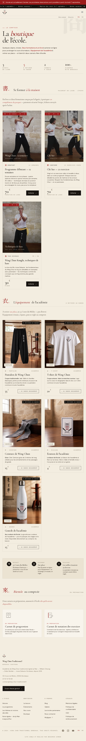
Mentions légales (71, 703)
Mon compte (62, 17)
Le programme (8, 707)
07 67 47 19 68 (7, 679)
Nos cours (27, 710)
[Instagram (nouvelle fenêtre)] (68, 730)
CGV (67, 713)
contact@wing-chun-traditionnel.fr (15, 682)
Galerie (47, 707)
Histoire (5, 703)
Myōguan (51, 718)
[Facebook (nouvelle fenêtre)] (63, 730)
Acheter (32, 193)
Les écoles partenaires (52, 710)
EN (82, 17)
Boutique (27, 714)
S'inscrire (70, 17)
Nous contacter (50, 714)
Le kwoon (27, 703)
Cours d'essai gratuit (13, 688)
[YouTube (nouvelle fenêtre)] (73, 730)
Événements (28, 707)
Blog (46, 703)
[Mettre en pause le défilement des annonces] (84, 6)
